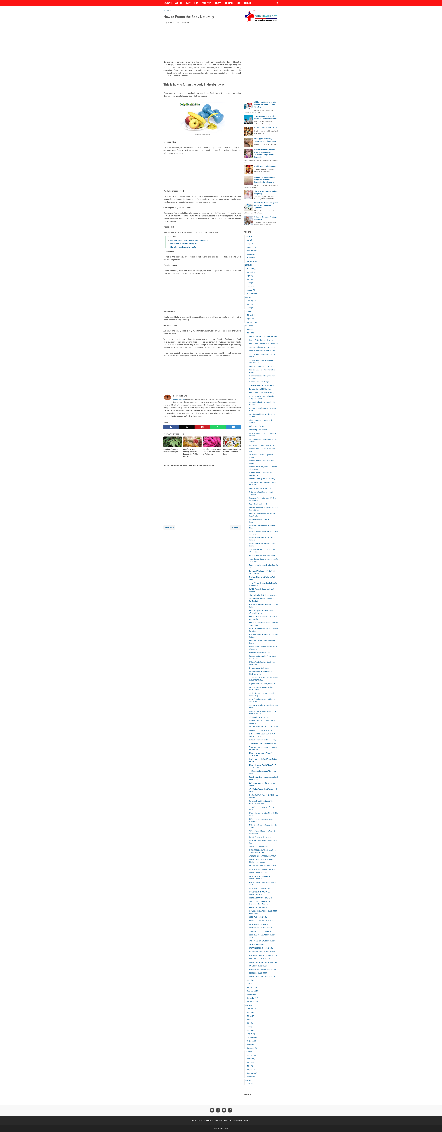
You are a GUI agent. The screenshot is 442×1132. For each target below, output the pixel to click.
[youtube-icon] (224, 1110)
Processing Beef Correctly (258, 430)
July (250, 243)
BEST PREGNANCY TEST (258, 973)
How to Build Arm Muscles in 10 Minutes (263, 344)
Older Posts (235, 527)
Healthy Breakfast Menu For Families (262, 366)
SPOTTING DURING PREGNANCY (261, 948)
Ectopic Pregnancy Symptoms (260, 837)
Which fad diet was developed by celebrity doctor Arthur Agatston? (266, 205)
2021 (248, 311)
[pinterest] (202, 427)
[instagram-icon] (218, 1110)
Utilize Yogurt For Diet (257, 426)
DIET (196, 3)
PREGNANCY (206, 3)
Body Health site (179, 399)
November (252, 258)
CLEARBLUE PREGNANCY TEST (260, 928)
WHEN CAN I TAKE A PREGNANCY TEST (263, 955)
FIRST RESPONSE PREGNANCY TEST (262, 869)
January (251, 301)
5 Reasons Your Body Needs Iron (260, 668)
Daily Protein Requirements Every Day (183, 244)
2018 (248, 236)
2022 (249, 326)
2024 (248, 1052)
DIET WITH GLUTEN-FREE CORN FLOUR (263, 727)
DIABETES (229, 3)
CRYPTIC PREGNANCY (257, 944)
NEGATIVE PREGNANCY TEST (259, 959)
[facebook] (171, 427)
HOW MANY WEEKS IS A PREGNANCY (262, 866)
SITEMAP (247, 1120)
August (251, 247)
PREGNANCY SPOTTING (258, 907)
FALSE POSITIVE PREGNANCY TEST (262, 952)
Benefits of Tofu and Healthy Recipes (262, 445)
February (251, 268)
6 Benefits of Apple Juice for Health (183, 247)
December (252, 261)
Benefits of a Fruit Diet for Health (260, 389)
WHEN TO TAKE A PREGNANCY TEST (262, 856)
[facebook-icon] (212, 1110)
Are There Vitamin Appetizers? (260, 652)
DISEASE (247, 3)
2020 (248, 297)
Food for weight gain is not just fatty (262, 479)
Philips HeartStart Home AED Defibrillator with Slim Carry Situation (265, 104)
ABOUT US (201, 1120)
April (250, 276)
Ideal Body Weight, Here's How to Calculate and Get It (189, 240)
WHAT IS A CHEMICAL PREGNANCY (262, 941)
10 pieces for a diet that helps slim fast (262, 743)
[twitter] (187, 427)
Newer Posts (169, 527)
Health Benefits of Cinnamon (265, 166)
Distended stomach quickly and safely (262, 740)
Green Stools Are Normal (258, 504)
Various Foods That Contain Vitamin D (262, 347)
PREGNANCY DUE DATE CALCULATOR (262, 977)
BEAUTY (218, 3)
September (252, 251)
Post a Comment (183, 23)
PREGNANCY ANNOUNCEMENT (260, 898)
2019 (248, 265)
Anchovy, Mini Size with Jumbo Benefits (263, 555)
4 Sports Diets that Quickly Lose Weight (263, 684)
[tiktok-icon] (230, 1110)
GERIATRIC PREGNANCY (258, 917)
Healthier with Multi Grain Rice (260, 488)
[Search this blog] (277, 3)
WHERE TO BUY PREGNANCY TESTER (262, 969)
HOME (194, 1120)
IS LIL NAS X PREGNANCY (258, 924)
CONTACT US (212, 1120)
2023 (249, 1005)
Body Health (172, 3)
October (251, 254)
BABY (188, 3)
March (251, 272)
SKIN (238, 3)
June (250, 240)
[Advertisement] (202, 43)
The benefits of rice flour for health (261, 385)
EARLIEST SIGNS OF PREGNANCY (261, 921)
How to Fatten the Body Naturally (261, 340)
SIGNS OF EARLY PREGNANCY (260, 931)
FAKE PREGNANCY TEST (258, 966)
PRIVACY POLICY (225, 1120)
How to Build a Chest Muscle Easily (261, 393)
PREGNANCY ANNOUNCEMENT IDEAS (263, 962)
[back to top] (437, 1127)
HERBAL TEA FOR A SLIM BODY (260, 730)
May (250, 279)
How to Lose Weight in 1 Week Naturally (263, 336)
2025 (248, 1080)
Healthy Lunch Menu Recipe (259, 382)
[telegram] (233, 427)
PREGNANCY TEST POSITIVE (259, 873)
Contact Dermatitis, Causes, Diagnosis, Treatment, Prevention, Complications (264, 179)
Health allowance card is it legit (265, 128)
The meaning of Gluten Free (259, 717)
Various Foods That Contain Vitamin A (262, 351)
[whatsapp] (218, 427)
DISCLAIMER (237, 1120)
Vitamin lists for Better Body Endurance (263, 595)
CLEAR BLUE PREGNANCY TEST (260, 846)
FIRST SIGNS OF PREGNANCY (260, 888)
